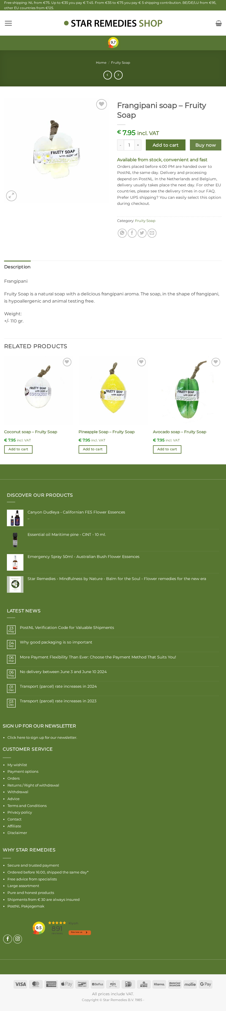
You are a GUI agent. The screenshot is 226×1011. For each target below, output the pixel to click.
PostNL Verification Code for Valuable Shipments (67, 627)
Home (101, 62)
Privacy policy (19, 812)
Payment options (22, 771)
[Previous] (4, 410)
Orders (13, 778)
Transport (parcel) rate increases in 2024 (58, 686)
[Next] (221, 410)
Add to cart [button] (18, 449)
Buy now (205, 145)
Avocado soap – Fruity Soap (179, 431)
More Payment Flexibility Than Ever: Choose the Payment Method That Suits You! (98, 657)
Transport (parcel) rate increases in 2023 (58, 701)
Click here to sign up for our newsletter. (42, 737)
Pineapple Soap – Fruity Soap (106, 431)
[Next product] (107, 75)
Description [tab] (17, 266)
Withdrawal (17, 792)
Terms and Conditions (27, 805)
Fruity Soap (120, 62)
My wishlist (17, 765)
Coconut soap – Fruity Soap (30, 431)
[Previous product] (118, 75)
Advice (13, 798)
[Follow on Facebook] (7, 939)
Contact (14, 819)
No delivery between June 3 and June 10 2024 (63, 671)
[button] (8, 23)
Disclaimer (17, 832)
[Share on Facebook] (132, 233)
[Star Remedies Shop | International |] (113, 23)
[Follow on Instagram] (17, 939)
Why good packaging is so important (56, 642)
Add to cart (166, 145)
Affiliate (14, 826)
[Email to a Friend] (152, 233)
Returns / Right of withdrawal (33, 785)
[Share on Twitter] (142, 233)
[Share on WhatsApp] (122, 233)
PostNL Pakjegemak (25, 906)
